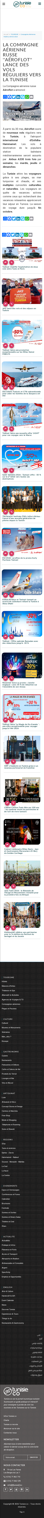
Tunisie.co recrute (11, 1424)
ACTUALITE (9, 1237)
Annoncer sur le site (12, 1428)
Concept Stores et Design (12, 1106)
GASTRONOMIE (11, 1052)
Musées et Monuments (11, 1028)
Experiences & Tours (10, 1314)
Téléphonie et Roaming (11, 1125)
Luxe (4, 1097)
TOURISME (8, 977)
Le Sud (4, 1166)
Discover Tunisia (8, 1309)
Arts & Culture (7, 1291)
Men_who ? (6, 1037)
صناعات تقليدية (36, 1357)
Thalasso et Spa (8, 990)
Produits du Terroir (9, 1074)
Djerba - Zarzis (8, 1153)
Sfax (4, 1144)
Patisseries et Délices (10, 1065)
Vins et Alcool (7, 1083)
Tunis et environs (9, 1148)
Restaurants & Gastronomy (13, 1323)
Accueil (6, 34)
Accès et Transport (9, 1254)
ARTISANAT (9, 1093)
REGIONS (8, 1140)
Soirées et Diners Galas (11, 1217)
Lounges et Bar (8, 1078)
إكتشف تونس (37, 1343)
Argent (4, 1268)
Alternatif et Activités (10, 995)
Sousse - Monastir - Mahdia (13, 1162)
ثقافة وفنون (37, 1352)
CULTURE (8, 1019)
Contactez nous (10, 1433)
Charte (6, 1420)
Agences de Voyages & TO (12, 1000)
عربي (39, 1334)
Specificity (6, 1272)
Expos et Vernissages (10, 1190)
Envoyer (34, 1457)
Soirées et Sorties (9, 1212)
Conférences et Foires (11, 1194)
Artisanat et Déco (9, 1102)
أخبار (40, 1339)
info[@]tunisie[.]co (15, 1485)
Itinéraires (6, 1032)
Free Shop (6, 1115)
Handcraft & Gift (8, 1296)
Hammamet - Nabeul (10, 1157)
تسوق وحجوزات (36, 1375)
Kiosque (5, 1041)
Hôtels (4, 981)
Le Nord (5, 1171)
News (4, 1305)
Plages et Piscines (9, 1009)
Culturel (5, 1023)
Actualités (6, 1240)
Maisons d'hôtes (8, 986)
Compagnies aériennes (11, 1004)
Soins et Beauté (8, 1129)
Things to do (7, 1318)
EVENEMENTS (10, 1186)
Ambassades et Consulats (12, 1263)
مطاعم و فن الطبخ (35, 1370)
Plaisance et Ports (9, 1250)
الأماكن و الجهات (35, 1366)
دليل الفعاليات (36, 1361)
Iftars (4, 1226)
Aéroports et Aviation (10, 1259)
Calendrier (6, 1199)
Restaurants (7, 1060)
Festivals (5, 1208)
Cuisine (5, 1056)
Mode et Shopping (9, 1120)
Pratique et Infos (8, 1245)
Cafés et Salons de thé (11, 1069)
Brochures (6, 1203)
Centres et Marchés (10, 1111)
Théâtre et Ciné (8, 1222)
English (7, 1287)
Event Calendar (8, 1300)
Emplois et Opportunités (11, 1277)
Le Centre (6, 1175)
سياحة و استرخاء (36, 1348)
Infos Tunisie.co (10, 1416)
